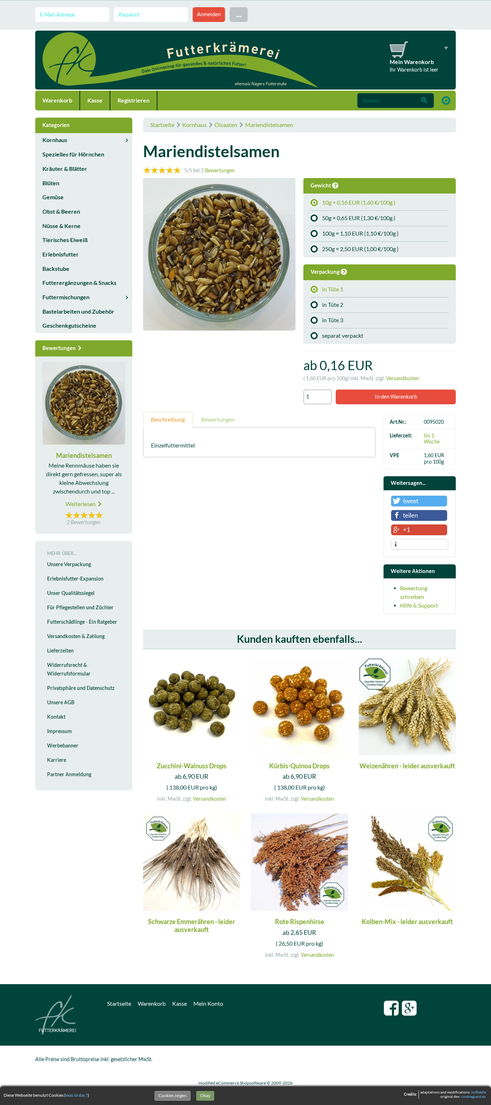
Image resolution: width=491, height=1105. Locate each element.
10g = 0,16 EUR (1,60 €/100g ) (358, 202)
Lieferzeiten (60, 651)
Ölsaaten (226, 125)
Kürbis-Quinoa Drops (299, 766)
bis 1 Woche (432, 439)
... (239, 14)
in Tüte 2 (332, 304)
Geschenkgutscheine (69, 325)
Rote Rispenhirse (299, 922)
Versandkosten (402, 378)
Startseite (162, 125)
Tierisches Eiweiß (65, 240)
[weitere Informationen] (419, 544)
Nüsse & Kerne (61, 226)
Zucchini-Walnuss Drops (191, 766)
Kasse (94, 100)
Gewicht (321, 185)
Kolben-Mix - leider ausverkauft (407, 922)
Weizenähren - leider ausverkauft (407, 766)
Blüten (50, 183)
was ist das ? (77, 1095)
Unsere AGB (60, 702)
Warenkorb (57, 100)
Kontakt (56, 717)
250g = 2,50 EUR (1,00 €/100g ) (360, 249)
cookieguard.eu (473, 1097)
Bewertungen (220, 170)
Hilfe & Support (419, 605)
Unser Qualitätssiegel (71, 593)
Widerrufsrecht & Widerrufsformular (69, 669)
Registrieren (134, 100)
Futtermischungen (66, 297)
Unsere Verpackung (69, 564)
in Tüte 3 (332, 320)
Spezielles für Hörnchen (73, 154)
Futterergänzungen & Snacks (79, 282)
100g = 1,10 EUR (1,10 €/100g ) (360, 233)
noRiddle (478, 1092)
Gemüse (53, 197)
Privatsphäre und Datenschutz (81, 688)
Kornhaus (194, 125)
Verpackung (326, 272)
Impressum (59, 731)
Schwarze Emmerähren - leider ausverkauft (191, 925)
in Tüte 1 (332, 289)
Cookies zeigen (173, 1095)
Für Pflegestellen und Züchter (80, 607)
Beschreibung (168, 419)
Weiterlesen (81, 504)
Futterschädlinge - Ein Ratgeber (82, 622)
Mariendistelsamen (269, 125)
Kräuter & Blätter (64, 168)
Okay (205, 1095)
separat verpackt (342, 335)
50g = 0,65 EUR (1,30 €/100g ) (358, 218)
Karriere (56, 760)
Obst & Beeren (61, 211)
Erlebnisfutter (60, 254)
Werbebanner (62, 746)
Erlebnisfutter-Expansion (75, 579)
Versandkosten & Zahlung (76, 636)
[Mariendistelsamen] (219, 255)
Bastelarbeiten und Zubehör (78, 311)
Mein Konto (208, 1003)
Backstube (55, 268)
